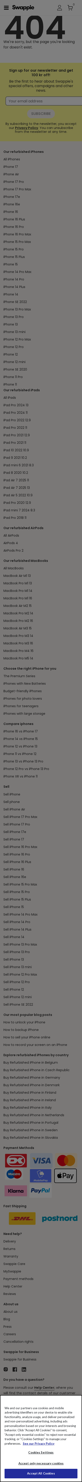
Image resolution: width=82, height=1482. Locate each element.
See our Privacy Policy (38, 1443)
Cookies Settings (41, 1452)
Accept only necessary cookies (41, 1463)
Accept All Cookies (41, 1473)
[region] (41, 1438)
